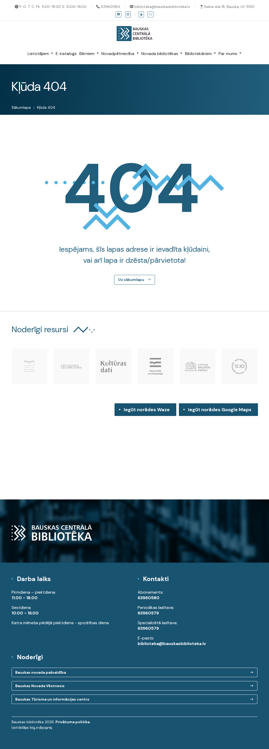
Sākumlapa (21, 107)
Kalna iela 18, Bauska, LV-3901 (228, 6)
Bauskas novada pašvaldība (40, 672)
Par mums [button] (228, 53)
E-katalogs (66, 53)
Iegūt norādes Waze (147, 409)
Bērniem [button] (87, 53)
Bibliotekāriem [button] (199, 53)
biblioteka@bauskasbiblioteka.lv (161, 6)
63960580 (110, 6)
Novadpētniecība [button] (118, 53)
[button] (141, 14)
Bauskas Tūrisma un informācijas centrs (52, 699)
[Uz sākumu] (134, 31)
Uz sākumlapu (131, 279)
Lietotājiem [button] (39, 53)
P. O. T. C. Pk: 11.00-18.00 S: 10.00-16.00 (52, 6)
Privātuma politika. (73, 722)
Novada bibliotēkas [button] (160, 53)
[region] (134, 451)
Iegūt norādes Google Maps (219, 411)
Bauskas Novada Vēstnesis (40, 685)
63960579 (148, 613)
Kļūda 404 (46, 107)
